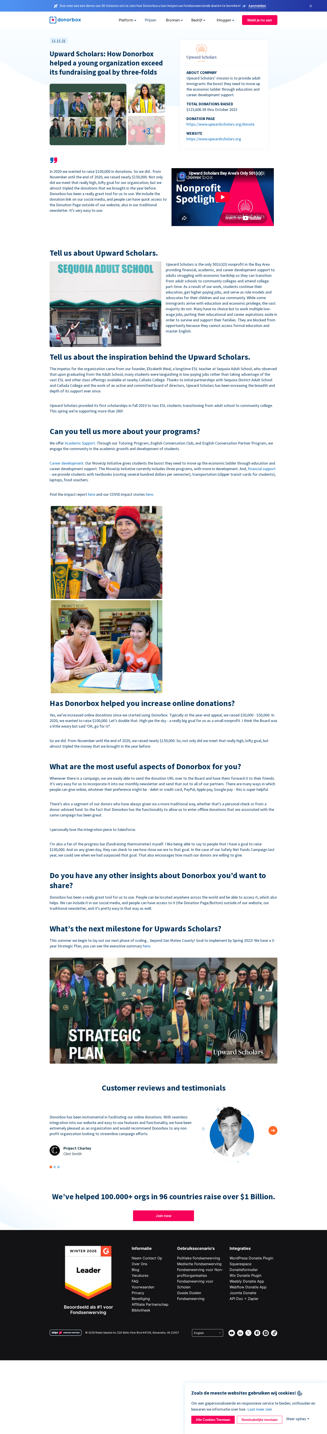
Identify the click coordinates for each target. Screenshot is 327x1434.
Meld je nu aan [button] (259, 20)
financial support (262, 468)
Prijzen (150, 20)
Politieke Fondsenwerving (198, 1258)
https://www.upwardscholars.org (213, 138)
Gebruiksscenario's (196, 1248)
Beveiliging (141, 1298)
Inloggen (224, 20)
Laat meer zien (259, 1409)
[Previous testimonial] (272, 1130)
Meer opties (296, 1418)
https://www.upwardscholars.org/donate (220, 124)
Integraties (240, 1248)
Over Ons (139, 1264)
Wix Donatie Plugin (245, 1275)
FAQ (135, 1281)
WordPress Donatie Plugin (251, 1258)
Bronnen (173, 20)
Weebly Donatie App (247, 1281)
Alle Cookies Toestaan (213, 1420)
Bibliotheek (141, 1310)
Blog (135, 1269)
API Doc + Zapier (244, 1298)
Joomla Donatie (243, 1293)
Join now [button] (163, 1215)
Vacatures (140, 1275)
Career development (66, 463)
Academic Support (80, 443)
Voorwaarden (143, 1287)
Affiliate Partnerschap (150, 1304)
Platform (126, 20)
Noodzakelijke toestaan (260, 1420)
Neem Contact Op (147, 1258)
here (91, 494)
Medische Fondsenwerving (199, 1264)
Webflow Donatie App (248, 1287)
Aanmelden (257, 5)
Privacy (138, 1293)
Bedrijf (196, 20)
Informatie (142, 1248)
